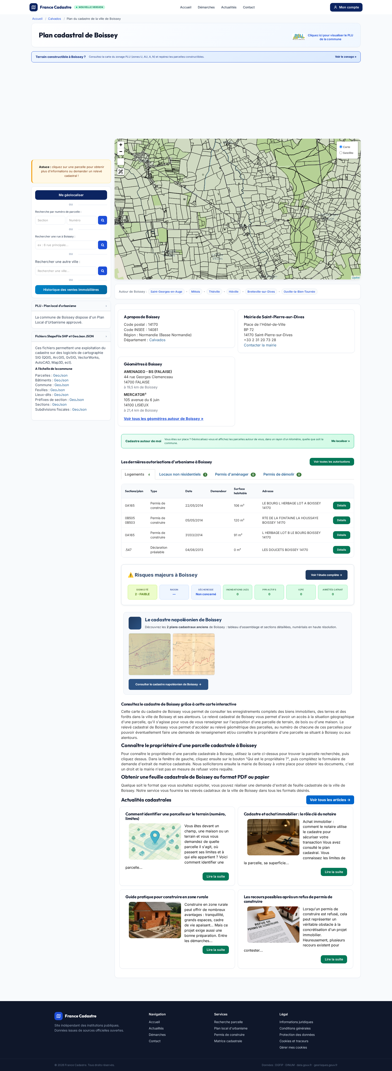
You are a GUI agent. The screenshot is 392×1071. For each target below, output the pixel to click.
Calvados (54, 18)
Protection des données (297, 1034)
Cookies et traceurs (293, 1041)
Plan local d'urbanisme (230, 1028)
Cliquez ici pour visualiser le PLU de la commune (330, 37)
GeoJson (60, 375)
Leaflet (356, 277)
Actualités (229, 7)
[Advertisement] (196, 101)
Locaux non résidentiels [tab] (182, 474)
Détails (341, 505)
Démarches (206, 7)
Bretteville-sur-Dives (261, 291)
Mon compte (349, 7)
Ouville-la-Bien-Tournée (299, 291)
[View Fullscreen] (120, 161)
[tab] (71, 306)
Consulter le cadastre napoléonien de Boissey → (168, 684)
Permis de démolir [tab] (281, 474)
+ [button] (120, 145)
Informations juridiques (296, 1022)
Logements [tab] (137, 474)
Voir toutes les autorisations (332, 461)
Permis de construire (229, 1034)
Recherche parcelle (228, 1022)
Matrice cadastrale (228, 1041)
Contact (249, 7)
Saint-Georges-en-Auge (166, 291)
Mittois (195, 291)
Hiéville (233, 291)
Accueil (185, 7)
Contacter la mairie (260, 345)
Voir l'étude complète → (326, 575)
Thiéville (214, 291)
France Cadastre (71, 7)
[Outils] (120, 171)
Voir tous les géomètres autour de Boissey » (163, 418)
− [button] (120, 151)
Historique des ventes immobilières (71, 289)
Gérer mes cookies (293, 1047)
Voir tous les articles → (330, 799)
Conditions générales (295, 1028)
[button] (71, 306)
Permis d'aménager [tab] (234, 474)
